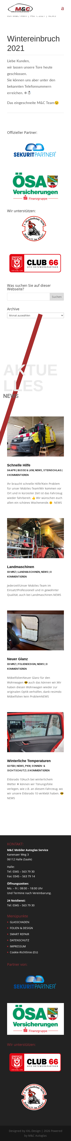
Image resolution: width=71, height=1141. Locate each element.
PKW (27, 765)
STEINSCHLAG (52, 470)
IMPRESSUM (18, 946)
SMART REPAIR (19, 934)
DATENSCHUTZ (19, 940)
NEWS (38, 470)
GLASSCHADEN (19, 922)
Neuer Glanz (17, 659)
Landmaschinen (20, 567)
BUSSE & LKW (26, 470)
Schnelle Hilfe (18, 465)
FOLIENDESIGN (27, 664)
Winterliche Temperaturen (29, 761)
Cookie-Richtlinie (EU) (24, 952)
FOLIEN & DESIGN (21, 928)
